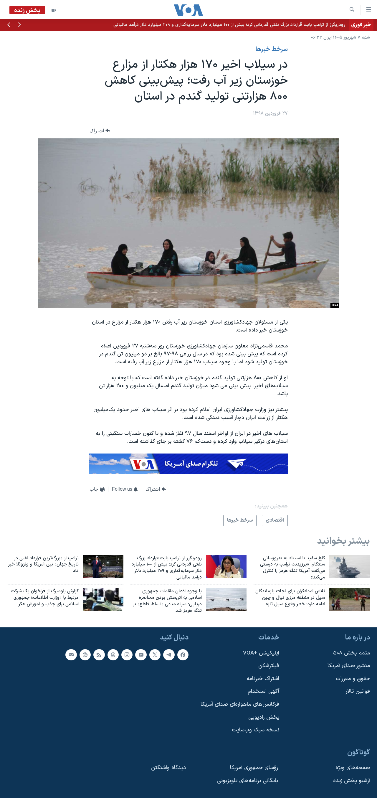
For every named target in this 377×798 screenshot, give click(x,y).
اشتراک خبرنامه (263, 679)
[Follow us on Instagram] (127, 654)
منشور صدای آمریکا (349, 666)
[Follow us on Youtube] (140, 654)
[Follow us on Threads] (113, 654)
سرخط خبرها (272, 49)
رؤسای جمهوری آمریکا (254, 768)
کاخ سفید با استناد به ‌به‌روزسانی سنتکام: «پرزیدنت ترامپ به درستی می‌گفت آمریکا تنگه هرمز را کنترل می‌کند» (241, 24)
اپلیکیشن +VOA (261, 653)
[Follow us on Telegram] (168, 654)
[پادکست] (85, 654)
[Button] (100, 131)
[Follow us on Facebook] (182, 654)
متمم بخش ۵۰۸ (351, 653)
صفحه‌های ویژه (352, 768)
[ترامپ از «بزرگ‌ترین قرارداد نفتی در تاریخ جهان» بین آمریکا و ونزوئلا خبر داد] (103, 566)
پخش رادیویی (263, 717)
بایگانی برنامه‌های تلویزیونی (247, 781)
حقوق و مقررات (353, 679)
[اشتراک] (71, 654)
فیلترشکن (268, 666)
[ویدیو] (54, 10)
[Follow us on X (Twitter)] (155, 654)
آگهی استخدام (263, 692)
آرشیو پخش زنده (351, 781)
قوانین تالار (357, 692)
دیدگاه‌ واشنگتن (168, 768)
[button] (19, 25)
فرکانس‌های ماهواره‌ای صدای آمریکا (240, 704)
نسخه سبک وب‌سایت (255, 730)
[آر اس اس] (99, 654)
